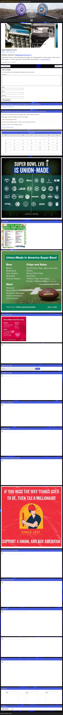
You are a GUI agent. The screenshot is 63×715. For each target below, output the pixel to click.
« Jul (3, 154)
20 (31, 146)
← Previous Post (6, 66)
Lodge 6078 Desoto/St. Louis (9, 1)
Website (4, 95)
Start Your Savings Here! (7, 127)
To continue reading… (45, 59)
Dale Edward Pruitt (9, 50)
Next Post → (58, 66)
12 (23, 143)
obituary (13, 52)
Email (3, 91)
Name (3, 87)
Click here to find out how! (8, 106)
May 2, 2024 (6, 52)
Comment (4, 74)
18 (14, 146)
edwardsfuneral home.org (23, 55)
